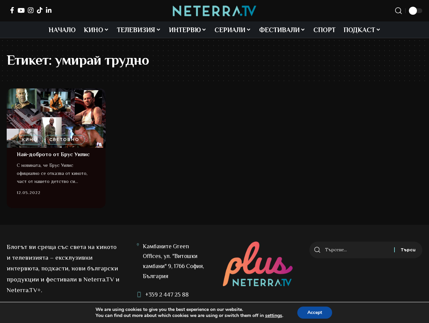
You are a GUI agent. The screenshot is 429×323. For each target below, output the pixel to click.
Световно (64, 139)
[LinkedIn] (48, 10)
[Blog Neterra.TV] (214, 10)
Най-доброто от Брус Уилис (53, 154)
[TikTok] (39, 10)
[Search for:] (357, 250)
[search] (398, 10)
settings (273, 316)
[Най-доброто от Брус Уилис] (56, 118)
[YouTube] (21, 10)
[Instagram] (30, 10)
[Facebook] (12, 10)
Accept (314, 312)
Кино (30, 139)
